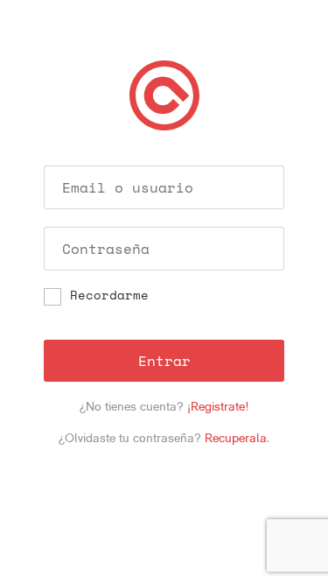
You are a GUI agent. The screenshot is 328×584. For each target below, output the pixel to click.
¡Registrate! (218, 406)
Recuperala (236, 438)
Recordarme (109, 296)
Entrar (164, 360)
